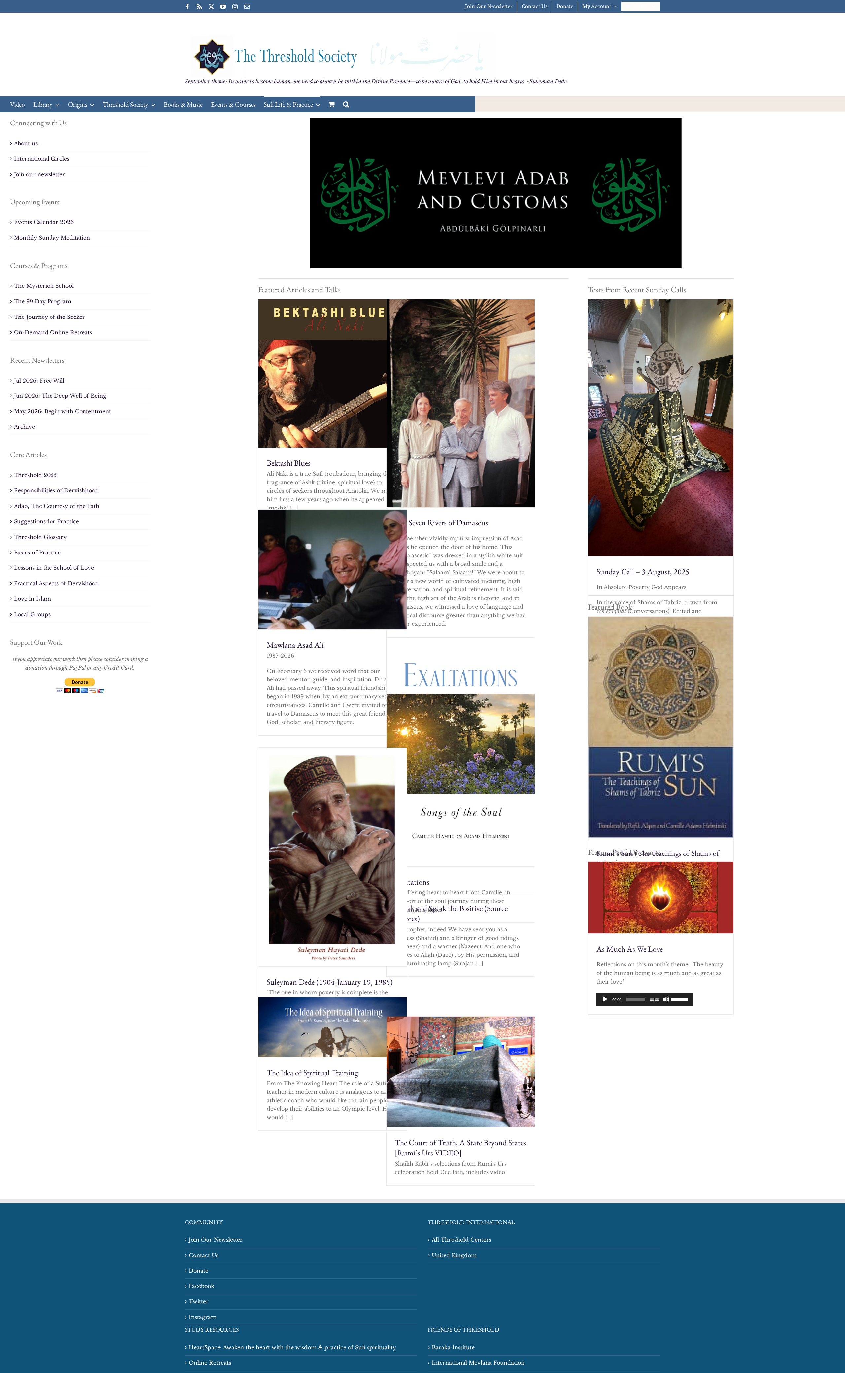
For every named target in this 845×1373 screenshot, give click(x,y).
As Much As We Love (629, 949)
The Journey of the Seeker (49, 317)
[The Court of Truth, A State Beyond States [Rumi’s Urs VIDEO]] (460, 1072)
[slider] (680, 999)
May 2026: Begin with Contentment (62, 411)
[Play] (605, 999)
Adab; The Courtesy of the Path (56, 506)
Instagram (203, 1317)
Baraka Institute (453, 1347)
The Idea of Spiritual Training (312, 1072)
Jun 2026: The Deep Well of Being (60, 395)
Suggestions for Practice (46, 521)
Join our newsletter (39, 174)
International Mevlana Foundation (478, 1362)
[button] (346, 104)
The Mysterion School (44, 286)
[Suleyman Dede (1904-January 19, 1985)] (332, 857)
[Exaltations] (460, 752)
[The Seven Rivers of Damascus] (460, 403)
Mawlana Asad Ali (295, 645)
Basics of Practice (37, 552)
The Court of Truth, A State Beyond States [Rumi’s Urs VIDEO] (460, 1147)
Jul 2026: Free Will (39, 380)
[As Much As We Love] (660, 897)
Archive (24, 426)
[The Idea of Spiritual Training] (332, 1027)
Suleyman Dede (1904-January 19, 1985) (330, 982)
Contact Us (203, 1255)
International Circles (41, 158)
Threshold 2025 (35, 475)
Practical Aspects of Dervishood (56, 583)
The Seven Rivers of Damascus (441, 523)
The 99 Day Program (42, 301)
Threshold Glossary (40, 537)
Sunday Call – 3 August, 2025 (643, 571)
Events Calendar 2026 (44, 222)
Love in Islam (32, 598)
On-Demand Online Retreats (53, 332)
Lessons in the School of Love (54, 567)
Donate (198, 1270)
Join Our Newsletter (216, 1239)
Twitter (199, 1301)
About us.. (27, 143)
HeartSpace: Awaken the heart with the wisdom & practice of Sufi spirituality (292, 1347)
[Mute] (666, 999)
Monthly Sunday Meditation (52, 237)
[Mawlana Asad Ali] (332, 569)
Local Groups (32, 614)
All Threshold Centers (461, 1239)
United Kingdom (454, 1255)
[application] (644, 999)
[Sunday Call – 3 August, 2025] (660, 427)
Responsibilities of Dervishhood (56, 490)
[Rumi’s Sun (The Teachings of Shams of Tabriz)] (660, 727)
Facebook (201, 1286)
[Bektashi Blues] (332, 373)
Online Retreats (210, 1362)
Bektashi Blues (289, 463)
